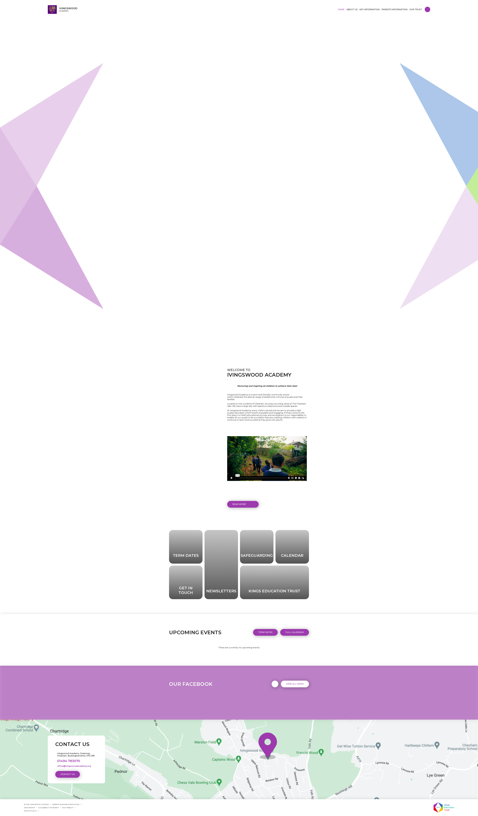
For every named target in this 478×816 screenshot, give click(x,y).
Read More (239, 504)
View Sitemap (29, 808)
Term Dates (265, 632)
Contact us (67, 774)
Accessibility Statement (48, 808)
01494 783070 (68, 761)
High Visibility (67, 808)
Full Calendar (294, 632)
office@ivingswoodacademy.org (74, 766)
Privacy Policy (30, 811)
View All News (295, 684)
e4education (73, 804)
